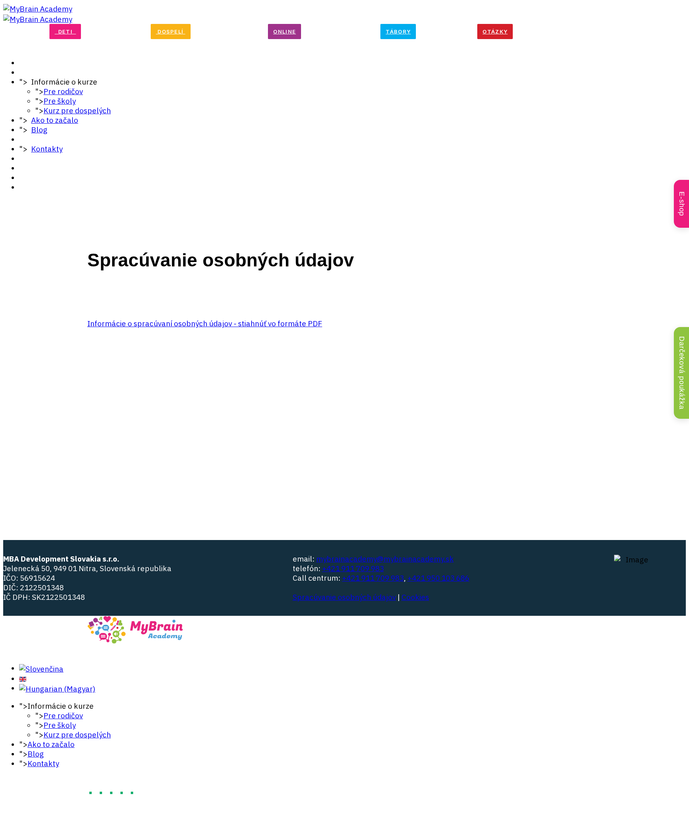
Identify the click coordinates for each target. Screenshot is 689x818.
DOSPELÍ (170, 31)
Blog (39, 129)
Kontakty (47, 149)
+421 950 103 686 (438, 578)
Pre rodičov (63, 91)
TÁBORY (398, 31)
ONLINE (284, 31)
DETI (65, 31)
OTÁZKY (495, 31)
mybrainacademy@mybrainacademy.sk (385, 559)
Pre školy (59, 101)
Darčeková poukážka (682, 373)
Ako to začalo (54, 120)
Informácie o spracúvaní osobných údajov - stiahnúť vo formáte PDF (204, 323)
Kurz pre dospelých (77, 110)
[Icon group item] (591, 574)
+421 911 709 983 (353, 568)
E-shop (682, 203)
